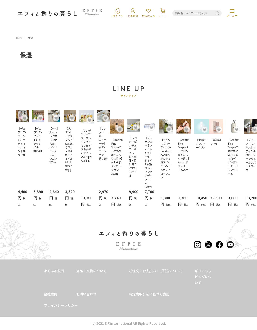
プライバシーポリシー (61, 305)
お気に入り (148, 16)
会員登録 (133, 16)
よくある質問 (54, 270)
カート (163, 16)
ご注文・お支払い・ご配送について (156, 270)
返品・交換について (91, 270)
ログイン (118, 16)
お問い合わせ (86, 293)
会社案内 (50, 293)
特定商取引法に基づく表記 (149, 293)
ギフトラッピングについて (203, 276)
